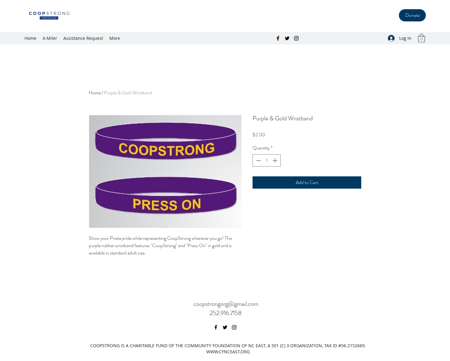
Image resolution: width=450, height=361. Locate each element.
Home (95, 92)
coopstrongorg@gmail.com (225, 303)
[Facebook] (278, 38)
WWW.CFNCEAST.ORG (228, 352)
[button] (421, 38)
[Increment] (275, 160)
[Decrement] (257, 160)
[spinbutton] (266, 160)
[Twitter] (287, 38)
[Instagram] (296, 38)
